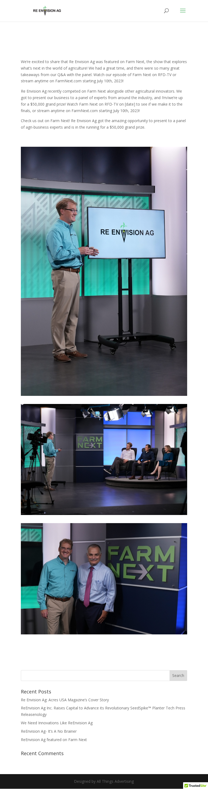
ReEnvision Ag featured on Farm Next (54, 739)
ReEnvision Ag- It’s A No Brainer (49, 731)
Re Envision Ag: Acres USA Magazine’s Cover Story (65, 699)
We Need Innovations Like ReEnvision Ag (57, 722)
